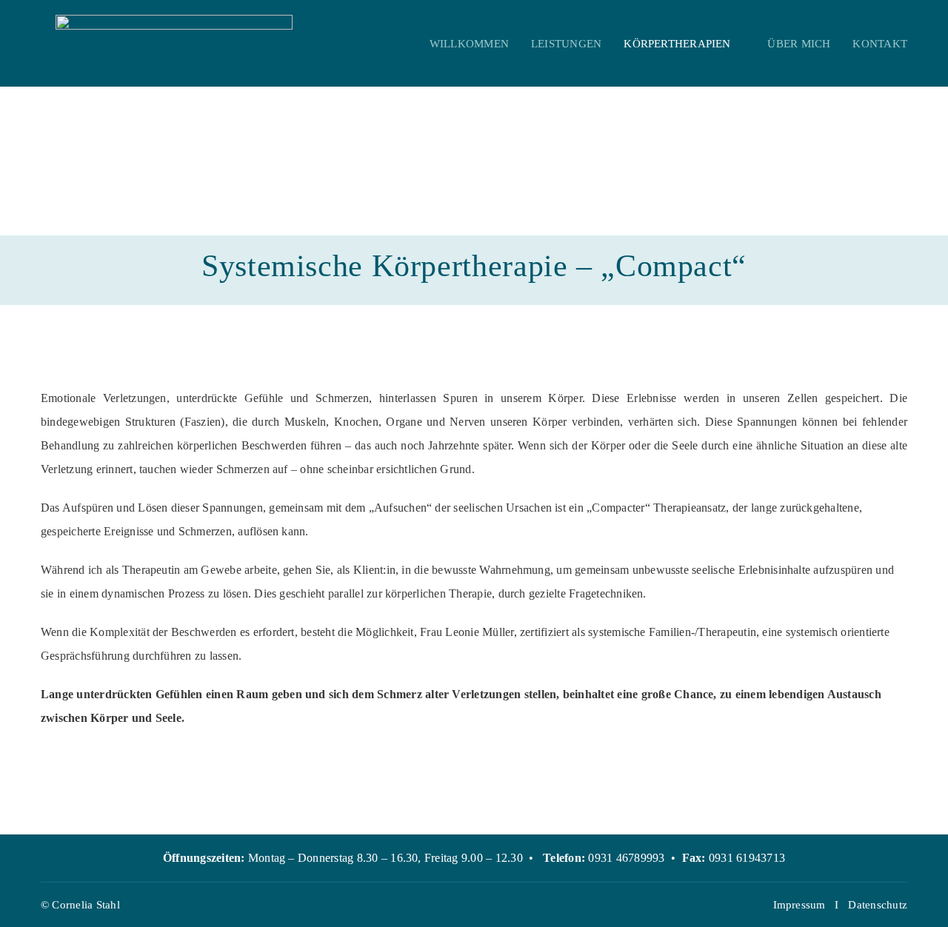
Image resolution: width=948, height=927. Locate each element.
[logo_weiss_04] (174, 20)
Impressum (799, 905)
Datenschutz (877, 905)
